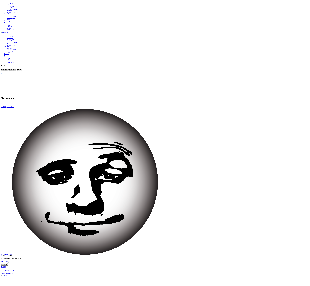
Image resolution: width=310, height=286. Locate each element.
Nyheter (6, 22)
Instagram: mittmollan (6, 254)
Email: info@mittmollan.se (7, 107)
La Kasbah (10, 3)
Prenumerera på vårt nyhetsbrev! (9, 263)
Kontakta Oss (10, 29)
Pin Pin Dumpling (11, 16)
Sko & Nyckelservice (12, 7)
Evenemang (7, 21)
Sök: (2, 65)
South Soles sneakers (12, 9)
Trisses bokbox (11, 12)
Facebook (3, 266)
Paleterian (9, 19)
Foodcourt (6, 13)
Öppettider (10, 25)
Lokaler (9, 28)
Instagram (3, 267)
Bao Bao (9, 15)
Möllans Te (10, 5)
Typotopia (9, 10)
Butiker (6, 2)
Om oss (6, 23)
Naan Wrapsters (11, 18)
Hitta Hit (9, 26)
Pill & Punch (10, 6)
